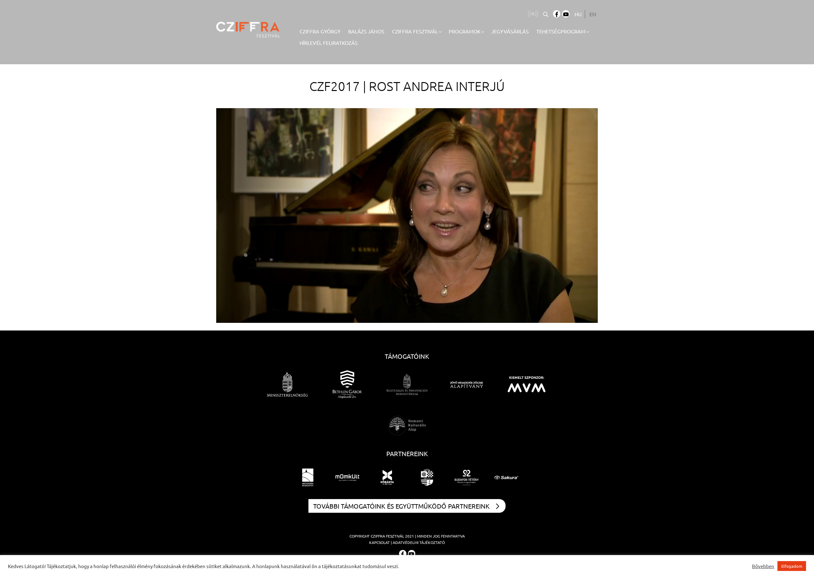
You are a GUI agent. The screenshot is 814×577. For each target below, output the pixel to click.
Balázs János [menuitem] (366, 31)
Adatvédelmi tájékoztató (419, 542)
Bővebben (763, 566)
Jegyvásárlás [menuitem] (510, 31)
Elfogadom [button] (791, 566)
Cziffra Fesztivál (387, 536)
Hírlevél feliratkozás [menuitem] (329, 42)
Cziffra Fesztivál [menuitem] (415, 31)
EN (593, 14)
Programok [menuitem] (464, 31)
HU (578, 14)
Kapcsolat (379, 542)
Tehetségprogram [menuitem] (560, 31)
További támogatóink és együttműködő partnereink (401, 506)
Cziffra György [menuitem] (320, 31)
